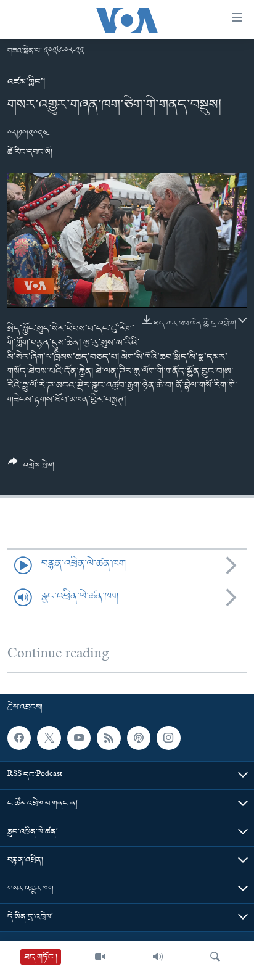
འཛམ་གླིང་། (26, 82)
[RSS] (108, 738)
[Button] (31, 468)
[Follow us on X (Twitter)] (48, 738)
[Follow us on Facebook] (19, 738)
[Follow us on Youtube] (79, 738)
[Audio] (157, 956)
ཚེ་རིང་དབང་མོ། (29, 152)
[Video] (99, 956)
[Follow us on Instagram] (168, 738)
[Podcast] (138, 738)
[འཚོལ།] (215, 956)
